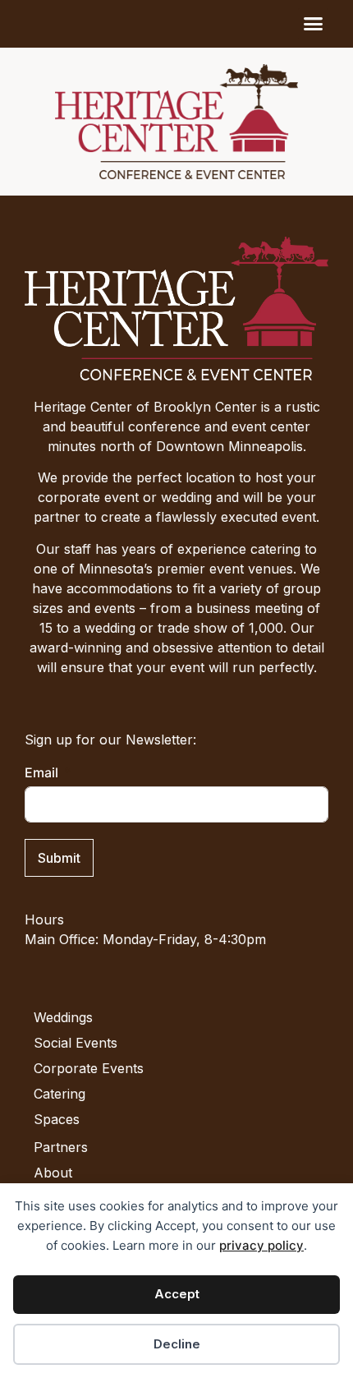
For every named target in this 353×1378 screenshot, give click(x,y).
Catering (59, 1093)
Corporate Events (89, 1068)
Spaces (57, 1119)
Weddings (63, 1017)
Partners (61, 1147)
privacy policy (261, 1245)
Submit (59, 858)
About (53, 1172)
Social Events (75, 1043)
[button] (313, 23)
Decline (177, 1344)
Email (41, 772)
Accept (176, 1294)
